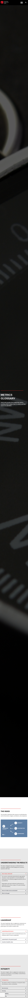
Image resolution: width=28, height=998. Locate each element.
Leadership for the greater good (9, 939)
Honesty (4, 990)
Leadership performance (7, 931)
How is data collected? (7, 873)
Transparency (5, 980)
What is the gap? (6, 893)
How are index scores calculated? (9, 890)
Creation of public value (7, 942)
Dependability (5, 993)
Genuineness (5, 988)
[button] (22, 2)
